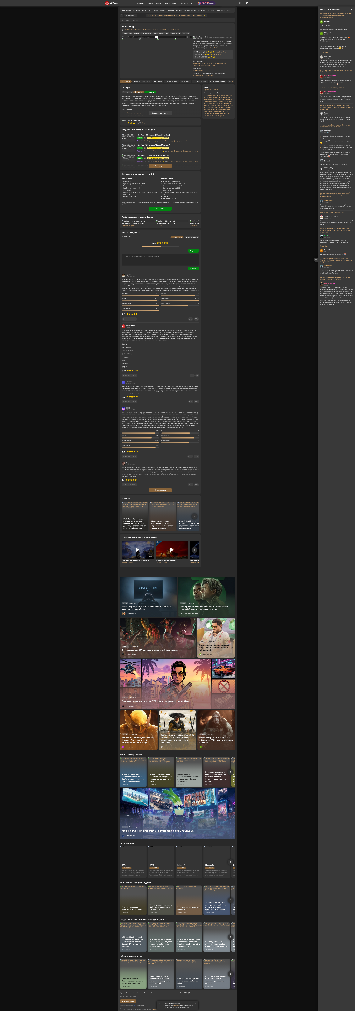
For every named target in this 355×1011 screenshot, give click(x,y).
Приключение (146, 33)
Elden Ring (135, 20)
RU (190, 993)
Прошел (151, 92)
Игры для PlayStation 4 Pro (218, 112)
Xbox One (130, 30)
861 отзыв (161, 141)
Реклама (129, 993)
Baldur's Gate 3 (141, 10)
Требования (172, 81)
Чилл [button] (192, 3)
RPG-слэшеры (209, 99)
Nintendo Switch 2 (172, 30)
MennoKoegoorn (329, 283)
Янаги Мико (324, 246)
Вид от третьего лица (160, 33)
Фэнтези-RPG (209, 107)
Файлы (159, 81)
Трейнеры (159, 226)
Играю (128, 92)
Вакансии (147, 993)
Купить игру (143, 81)
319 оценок (217, 54)
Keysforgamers (149, 141)
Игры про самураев (215, 105)
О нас (134, 993)
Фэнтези (186, 33)
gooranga (327, 131)
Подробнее (214, 48)
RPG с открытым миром (222, 107)
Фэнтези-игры (228, 105)
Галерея (186, 81)
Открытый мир (175, 33)
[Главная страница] (111, 3)
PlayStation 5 (149, 30)
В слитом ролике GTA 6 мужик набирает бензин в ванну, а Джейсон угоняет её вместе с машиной (336, 107)
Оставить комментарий (190, 613)
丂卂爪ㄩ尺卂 (328, 168)
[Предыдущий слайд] (125, 37)
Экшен (136, 33)
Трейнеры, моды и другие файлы (138, 217)
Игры (127, 20)
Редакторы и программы (130, 226)
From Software (198, 70)
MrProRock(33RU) (330, 76)
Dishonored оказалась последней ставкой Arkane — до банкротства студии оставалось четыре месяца (336, 194)
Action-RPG (224, 101)
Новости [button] (140, 3)
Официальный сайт (211, 90)
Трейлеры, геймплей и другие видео (139, 537)
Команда (140, 993)
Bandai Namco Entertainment (203, 75)
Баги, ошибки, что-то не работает (332, 88)
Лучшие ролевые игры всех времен (216, 114)
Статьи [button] (150, 3)
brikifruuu (327, 236)
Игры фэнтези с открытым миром (216, 95)
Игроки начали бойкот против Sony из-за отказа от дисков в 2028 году (335, 126)
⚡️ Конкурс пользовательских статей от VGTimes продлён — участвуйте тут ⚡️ (177, 15)
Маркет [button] (183, 3)
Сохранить (193, 251)
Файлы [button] (174, 3)
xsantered (327, 56)
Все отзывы (161, 490)
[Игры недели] (232, 10)
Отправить (193, 268)
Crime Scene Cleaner (158, 10)
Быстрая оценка (177, 237)
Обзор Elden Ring (220, 52)
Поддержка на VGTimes (182, 141)
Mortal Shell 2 (191, 10)
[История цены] (145, 138)
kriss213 (327, 250)
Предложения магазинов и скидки (138, 130)
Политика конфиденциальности (168, 993)
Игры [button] (166, 3)
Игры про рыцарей (210, 110)
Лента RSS (183, 993)
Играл (139, 92)
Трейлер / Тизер (127, 562)
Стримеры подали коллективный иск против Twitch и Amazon (336, 71)
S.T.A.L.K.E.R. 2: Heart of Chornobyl (213, 10)
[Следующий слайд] (189, 37)
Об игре (127, 81)
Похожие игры (201, 81)
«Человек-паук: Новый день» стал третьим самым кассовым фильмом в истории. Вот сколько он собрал (335, 15)
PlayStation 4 (139, 30)
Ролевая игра (127, 33)
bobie (326, 113)
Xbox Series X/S (160, 30)
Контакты (154, 993)
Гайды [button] (158, 3)
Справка (122, 993)
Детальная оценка (192, 237)
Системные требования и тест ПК (138, 174)
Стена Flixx (324, 52)
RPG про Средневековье (223, 99)
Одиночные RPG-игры (212, 101)
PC (126, 30)
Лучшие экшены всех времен (214, 116)
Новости (126, 498)
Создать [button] (131, 15)
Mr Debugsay (328, 200)
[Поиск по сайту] (240, 3)
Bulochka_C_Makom (331, 216)
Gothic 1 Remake (176, 10)
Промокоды (170, 141)
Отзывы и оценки (219, 81)
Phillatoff (327, 21)
